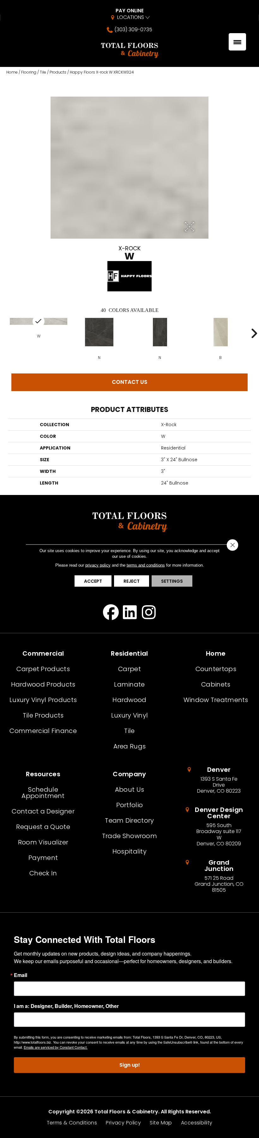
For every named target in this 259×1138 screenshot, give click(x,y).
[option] (99, 338)
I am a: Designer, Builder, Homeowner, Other (66, 1006)
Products (58, 72)
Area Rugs (129, 746)
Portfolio (129, 805)
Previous (5, 333)
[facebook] (111, 612)
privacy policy (98, 565)
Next (254, 333)
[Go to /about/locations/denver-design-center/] (215, 827)
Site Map (161, 1122)
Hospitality (129, 851)
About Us (129, 789)
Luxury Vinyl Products (43, 699)
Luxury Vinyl (129, 715)
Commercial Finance (42, 730)
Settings (172, 581)
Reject (131, 581)
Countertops (216, 668)
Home (12, 72)
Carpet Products (43, 668)
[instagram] (149, 612)
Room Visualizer (43, 842)
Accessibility (197, 1122)
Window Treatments (216, 699)
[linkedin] (130, 612)
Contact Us (129, 382)
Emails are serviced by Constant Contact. (55, 1047)
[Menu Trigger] (237, 42)
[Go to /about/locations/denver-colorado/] (216, 780)
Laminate (129, 684)
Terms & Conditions (72, 1122)
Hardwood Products (43, 684)
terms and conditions (146, 565)
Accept (93, 581)
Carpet (129, 668)
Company (129, 774)
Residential (129, 653)
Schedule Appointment (42, 792)
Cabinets (215, 684)
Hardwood (129, 699)
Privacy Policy (123, 1122)
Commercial (43, 653)
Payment (43, 857)
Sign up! (129, 1065)
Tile (43, 72)
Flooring (28, 72)
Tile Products (43, 715)
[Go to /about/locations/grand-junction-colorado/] (215, 876)
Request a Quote (43, 826)
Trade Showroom (129, 835)
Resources (43, 774)
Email (20, 975)
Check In (43, 873)
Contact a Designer (43, 811)
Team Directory (129, 820)
